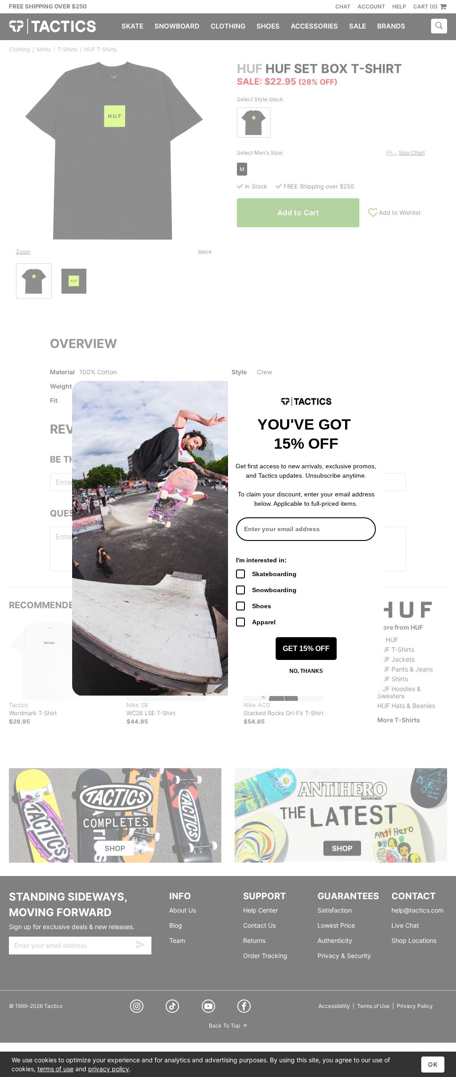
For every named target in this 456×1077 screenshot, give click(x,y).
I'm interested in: (261, 560)
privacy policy (108, 1069)
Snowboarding (274, 590)
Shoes (261, 606)
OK (433, 1064)
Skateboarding (274, 573)
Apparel (264, 622)
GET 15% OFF (306, 648)
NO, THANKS (306, 671)
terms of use (55, 1069)
